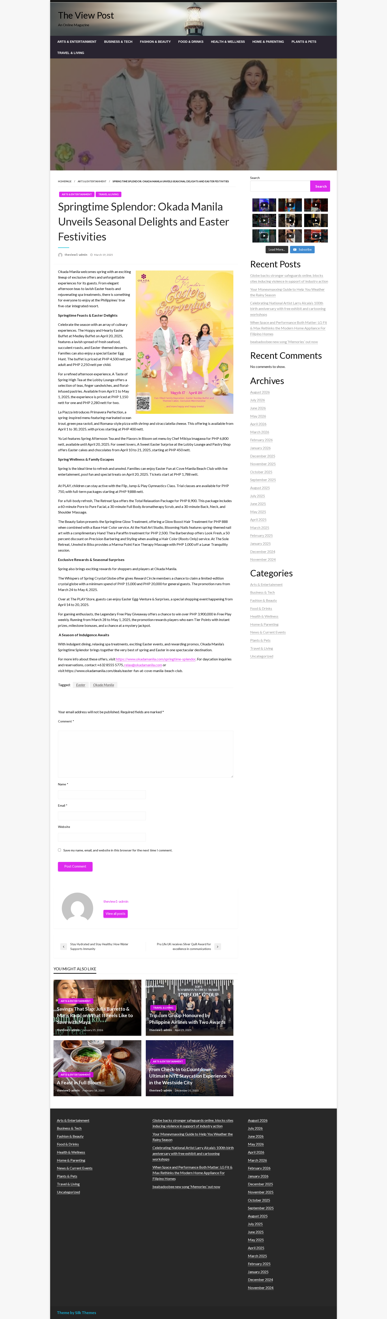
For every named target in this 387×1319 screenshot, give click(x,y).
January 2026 (260, 448)
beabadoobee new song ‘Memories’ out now (284, 341)
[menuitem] (77, 41)
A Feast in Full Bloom (79, 1082)
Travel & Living (70, 53)
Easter (80, 685)
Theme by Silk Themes (76, 1312)
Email (62, 805)
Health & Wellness (228, 41)
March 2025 (259, 527)
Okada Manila (103, 685)
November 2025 (263, 464)
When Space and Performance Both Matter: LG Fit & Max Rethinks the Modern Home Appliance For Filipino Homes (288, 328)
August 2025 (260, 487)
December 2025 (262, 456)
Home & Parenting (268, 41)
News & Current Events (268, 632)
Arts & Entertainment (77, 41)
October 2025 (261, 472)
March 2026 (259, 432)
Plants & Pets (304, 41)
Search (255, 178)
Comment (66, 721)
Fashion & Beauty (155, 41)
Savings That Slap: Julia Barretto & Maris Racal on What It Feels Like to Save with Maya (95, 1015)
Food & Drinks (190, 41)
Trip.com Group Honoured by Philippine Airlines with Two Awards (187, 1018)
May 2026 (258, 416)
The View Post (86, 15)
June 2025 (258, 503)
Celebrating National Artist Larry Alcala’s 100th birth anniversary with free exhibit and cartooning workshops (288, 308)
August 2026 (260, 392)
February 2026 (261, 440)
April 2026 (258, 424)
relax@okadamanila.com (143, 665)
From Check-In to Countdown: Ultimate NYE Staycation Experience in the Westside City (188, 1075)
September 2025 (263, 479)
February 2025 (261, 535)
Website (64, 827)
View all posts (115, 913)
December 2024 (262, 551)
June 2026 (258, 408)
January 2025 (260, 543)
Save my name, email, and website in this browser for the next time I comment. (117, 850)
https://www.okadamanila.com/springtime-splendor (156, 659)
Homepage (64, 181)
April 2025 (258, 519)
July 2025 (257, 496)
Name (63, 784)
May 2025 (258, 511)
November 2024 (263, 559)
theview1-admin (76, 254)
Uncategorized (261, 656)
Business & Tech (118, 41)
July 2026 (257, 400)
